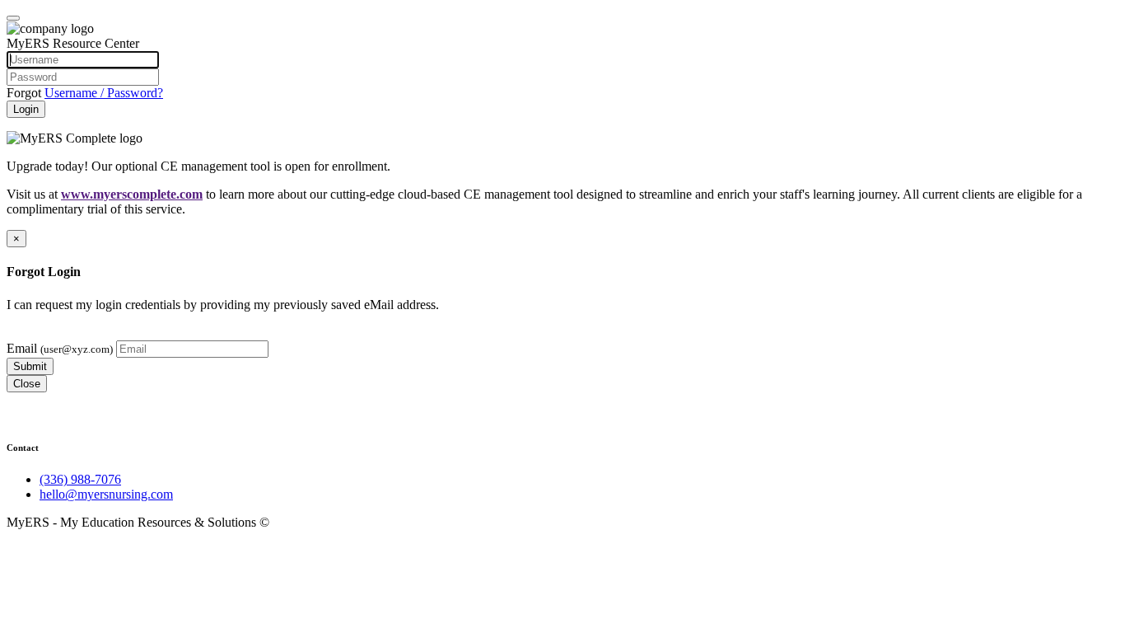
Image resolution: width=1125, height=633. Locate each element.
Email (60, 348)
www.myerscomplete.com (132, 194)
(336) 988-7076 (80, 479)
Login (26, 109)
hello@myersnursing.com (106, 494)
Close (26, 383)
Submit (30, 366)
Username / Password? (103, 93)
